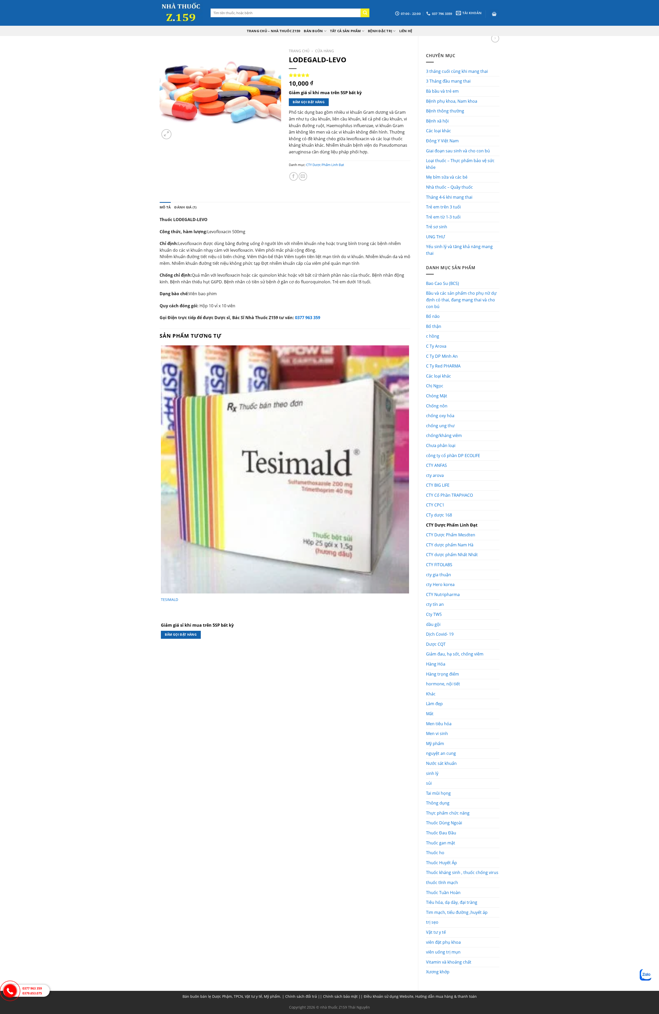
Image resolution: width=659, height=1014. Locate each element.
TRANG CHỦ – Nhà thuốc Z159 (273, 31)
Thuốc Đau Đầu (441, 833)
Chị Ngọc (434, 386)
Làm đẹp (434, 703)
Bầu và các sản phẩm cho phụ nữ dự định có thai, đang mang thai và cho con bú (461, 299)
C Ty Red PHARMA (443, 366)
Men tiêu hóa (439, 724)
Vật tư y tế (436, 932)
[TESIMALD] (285, 469)
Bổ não (433, 316)
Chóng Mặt (436, 396)
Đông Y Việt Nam (442, 141)
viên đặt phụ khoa (443, 942)
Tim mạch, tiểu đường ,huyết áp (457, 912)
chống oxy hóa (440, 415)
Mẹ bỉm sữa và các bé (446, 177)
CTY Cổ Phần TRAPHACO (449, 495)
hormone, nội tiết (443, 684)
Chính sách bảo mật (340, 996)
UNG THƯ (435, 237)
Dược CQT (436, 644)
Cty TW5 (434, 614)
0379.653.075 (32, 993)
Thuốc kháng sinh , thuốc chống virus (462, 872)
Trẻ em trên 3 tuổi (443, 207)
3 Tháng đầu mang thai (448, 81)
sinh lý (432, 773)
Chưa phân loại (440, 445)
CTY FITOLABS (439, 564)
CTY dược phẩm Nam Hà (449, 545)
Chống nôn (436, 406)
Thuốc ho (435, 852)
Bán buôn (313, 31)
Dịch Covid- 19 (440, 634)
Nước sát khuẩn (441, 763)
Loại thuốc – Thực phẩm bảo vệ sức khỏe (460, 164)
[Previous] (162, 655)
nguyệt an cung (441, 753)
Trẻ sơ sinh (436, 227)
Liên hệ (405, 31)
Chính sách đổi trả (301, 996)
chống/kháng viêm (444, 435)
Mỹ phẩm (435, 743)
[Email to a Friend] (303, 176)
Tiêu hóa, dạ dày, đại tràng (451, 902)
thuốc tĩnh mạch (442, 882)
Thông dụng (437, 803)
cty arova (435, 475)
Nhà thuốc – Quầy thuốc (449, 187)
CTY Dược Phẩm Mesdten (450, 535)
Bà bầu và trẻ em (442, 91)
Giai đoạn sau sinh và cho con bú (458, 151)
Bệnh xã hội (437, 121)
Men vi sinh (437, 733)
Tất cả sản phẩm (345, 31)
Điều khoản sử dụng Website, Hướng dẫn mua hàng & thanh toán (420, 996)
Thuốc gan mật (440, 843)
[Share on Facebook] (293, 176)
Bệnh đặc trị (380, 31)
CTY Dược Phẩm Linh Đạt (452, 525)
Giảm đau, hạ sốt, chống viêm (454, 654)
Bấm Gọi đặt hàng (309, 102)
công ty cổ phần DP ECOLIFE (453, 455)
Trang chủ (299, 50)
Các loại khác (438, 131)
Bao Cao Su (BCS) (442, 283)
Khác (431, 694)
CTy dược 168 (439, 515)
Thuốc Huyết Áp (441, 863)
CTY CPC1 (435, 505)
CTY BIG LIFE (437, 485)
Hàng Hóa (435, 664)
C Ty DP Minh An (442, 356)
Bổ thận (433, 326)
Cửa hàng (324, 50)
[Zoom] (166, 134)
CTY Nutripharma (443, 594)
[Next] (179, 131)
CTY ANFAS (436, 465)
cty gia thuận (438, 575)
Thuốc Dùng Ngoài (444, 823)
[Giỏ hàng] (494, 14)
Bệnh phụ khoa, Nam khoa (451, 101)
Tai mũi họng (438, 793)
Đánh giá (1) (185, 207)
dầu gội (433, 624)
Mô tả (165, 207)
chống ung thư (440, 426)
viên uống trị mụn (443, 952)
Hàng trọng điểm (442, 674)
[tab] (165, 207)
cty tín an (435, 604)
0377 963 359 (307, 317)
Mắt (429, 713)
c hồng (432, 336)
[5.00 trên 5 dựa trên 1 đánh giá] (349, 75)
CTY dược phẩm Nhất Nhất (452, 554)
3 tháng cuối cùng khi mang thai (457, 71)
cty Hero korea (440, 584)
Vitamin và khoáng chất (448, 962)
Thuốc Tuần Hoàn (443, 892)
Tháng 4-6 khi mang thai (449, 197)
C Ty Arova (436, 346)
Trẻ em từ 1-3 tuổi (443, 217)
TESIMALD (169, 599)
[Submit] (365, 12)
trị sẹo (432, 922)
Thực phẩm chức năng (448, 813)
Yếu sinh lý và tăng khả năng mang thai (459, 250)
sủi (429, 783)
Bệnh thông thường (445, 111)
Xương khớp (437, 972)
